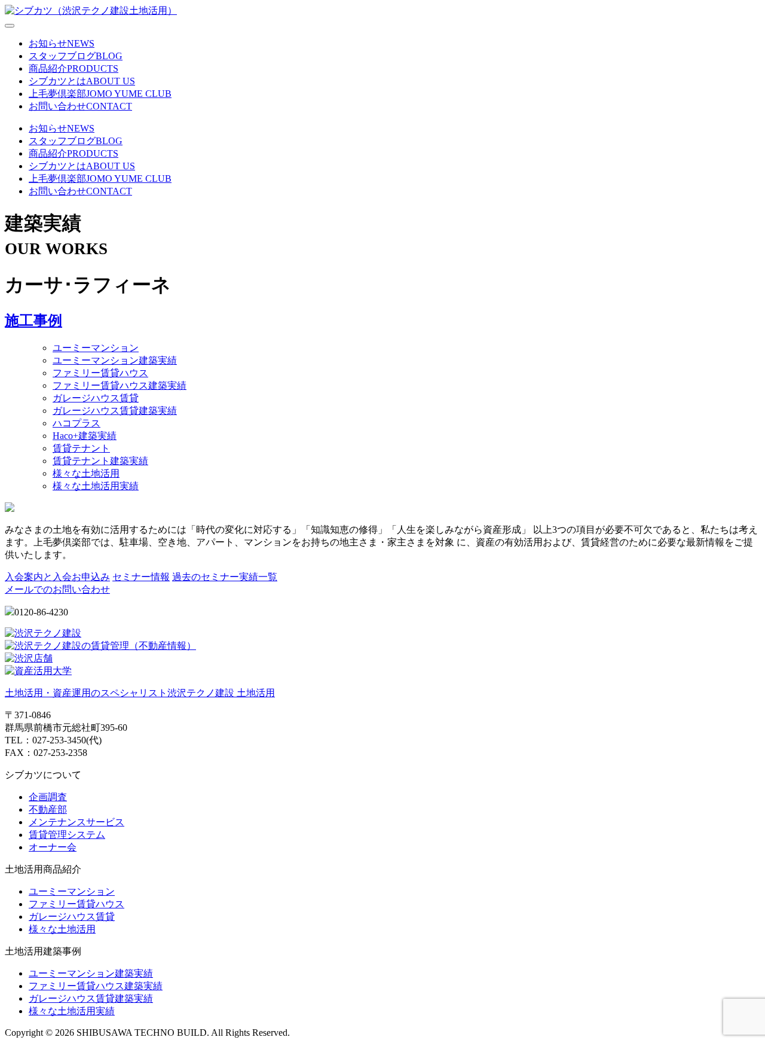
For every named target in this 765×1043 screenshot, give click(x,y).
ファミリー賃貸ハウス (100, 373)
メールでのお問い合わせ (57, 589)
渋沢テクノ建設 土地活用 (140, 693)
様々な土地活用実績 (96, 486)
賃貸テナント (81, 448)
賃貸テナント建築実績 (100, 461)
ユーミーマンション (96, 348)
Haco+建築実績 (85, 436)
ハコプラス (76, 423)
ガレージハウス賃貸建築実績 (115, 410)
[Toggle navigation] (9, 26)
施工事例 (33, 320)
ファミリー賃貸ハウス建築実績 (119, 385)
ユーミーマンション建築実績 (115, 360)
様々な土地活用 (86, 473)
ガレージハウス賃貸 (96, 398)
